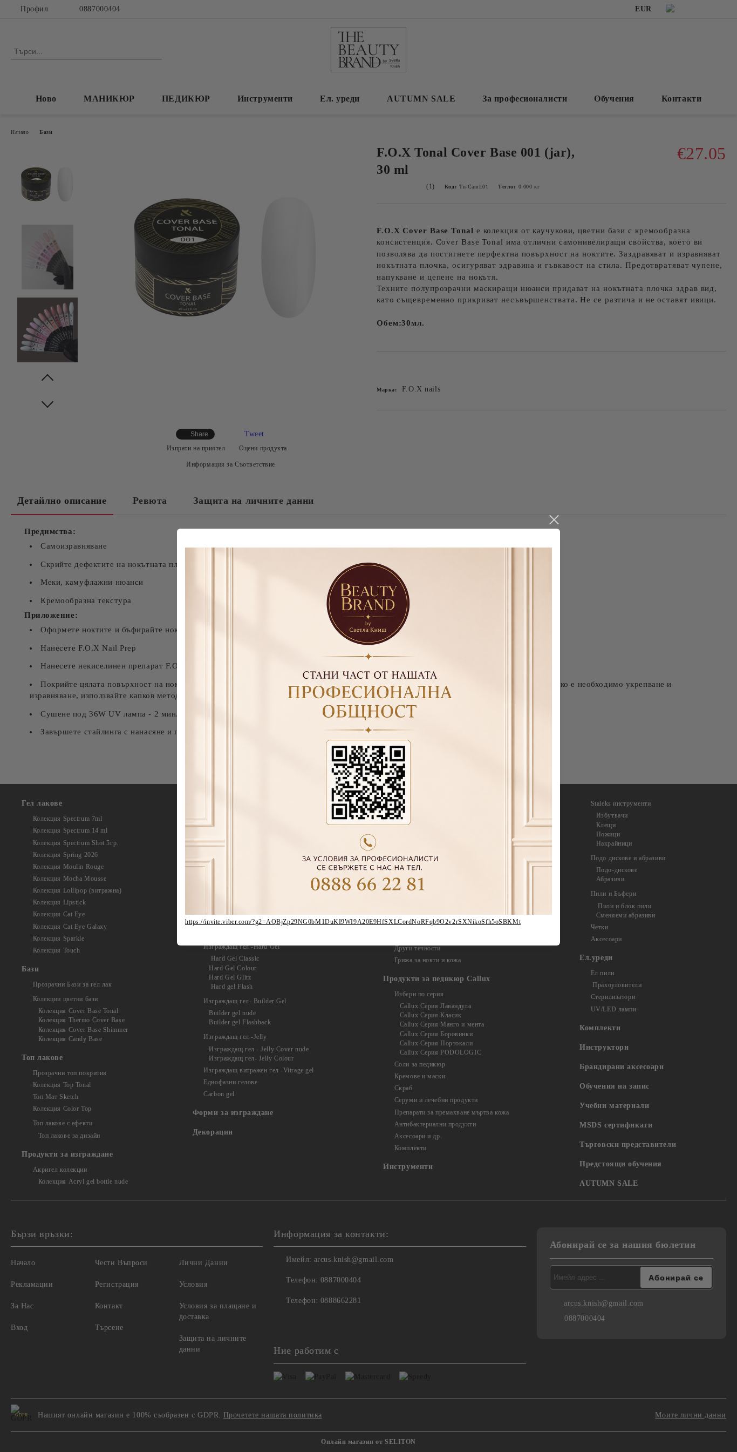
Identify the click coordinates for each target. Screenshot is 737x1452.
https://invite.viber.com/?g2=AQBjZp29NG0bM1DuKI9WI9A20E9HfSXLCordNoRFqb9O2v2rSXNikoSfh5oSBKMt (353, 922)
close (553, 520)
